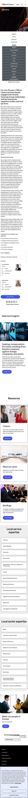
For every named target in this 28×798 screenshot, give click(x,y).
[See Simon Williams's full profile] (4, 275)
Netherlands (14, 66)
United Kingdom (14, 79)
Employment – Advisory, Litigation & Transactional (12, 565)
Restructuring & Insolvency (10, 578)
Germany (14, 55)
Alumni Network (5, 755)
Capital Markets (7, 546)
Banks (4, 629)
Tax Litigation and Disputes (10, 609)
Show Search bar (22, 4)
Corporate (5, 552)
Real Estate (6, 602)
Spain (14, 74)
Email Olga (7, 289)
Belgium (14, 47)
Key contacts (10, 296)
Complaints (4, 761)
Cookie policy (18, 783)
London (6, 268)
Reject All (14, 791)
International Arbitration (9, 590)
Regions (14, 34)
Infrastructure (6, 653)
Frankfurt (7, 284)
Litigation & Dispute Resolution (11, 596)
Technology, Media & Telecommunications (8, 679)
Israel (14, 58)
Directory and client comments (9, 257)
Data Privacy (6, 558)
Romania (14, 71)
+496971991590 (8, 287)
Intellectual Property (8, 584)
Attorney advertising (6, 758)
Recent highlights (5, 253)
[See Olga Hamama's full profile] (4, 291)
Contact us (4, 764)
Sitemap (3, 749)
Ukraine (14, 76)
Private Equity (6, 666)
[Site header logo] (11, 4)
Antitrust (5, 540)
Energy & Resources (8, 641)
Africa (14, 36)
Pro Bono (3, 261)
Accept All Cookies (14, 795)
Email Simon (7, 273)
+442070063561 (8, 271)
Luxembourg (14, 63)
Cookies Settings (14, 787)
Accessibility (4, 752)
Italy (14, 61)
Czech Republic (14, 50)
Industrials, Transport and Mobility (12, 686)
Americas (14, 39)
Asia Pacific (14, 42)
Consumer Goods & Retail (10, 635)
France (14, 53)
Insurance (5, 660)
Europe (14, 44)
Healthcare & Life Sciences (10, 647)
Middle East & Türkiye (14, 82)
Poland (14, 69)
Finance (5, 572)
